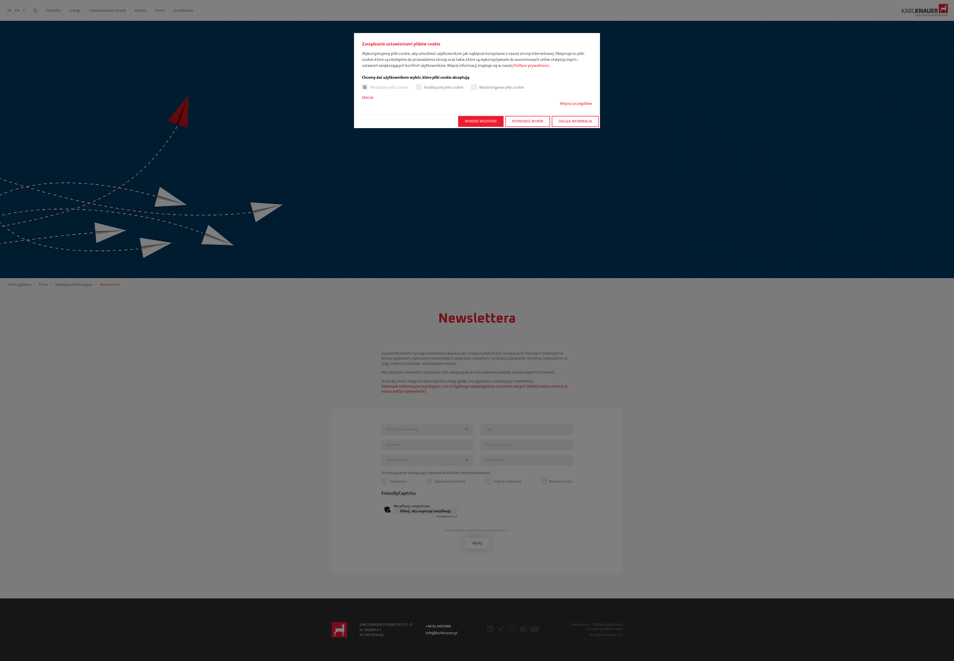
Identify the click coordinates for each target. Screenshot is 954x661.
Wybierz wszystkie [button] (481, 121)
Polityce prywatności (531, 65)
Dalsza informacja (575, 121)
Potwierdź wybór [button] (527, 121)
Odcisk (367, 97)
